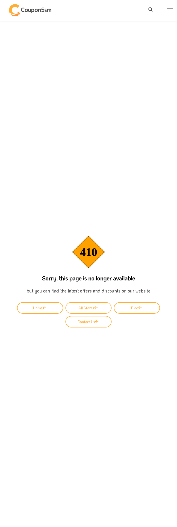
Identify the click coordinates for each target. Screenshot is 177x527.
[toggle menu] (151, 9)
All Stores (86, 307)
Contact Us (86, 321)
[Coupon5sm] (31, 10)
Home (38, 307)
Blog (134, 307)
